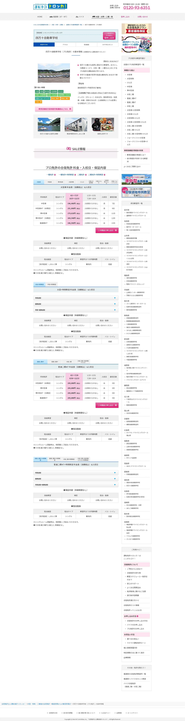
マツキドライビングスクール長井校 (136, 242)
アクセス (65, 44)
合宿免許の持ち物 (134, 573)
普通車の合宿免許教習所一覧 (135, 674)
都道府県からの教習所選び (61, 704)
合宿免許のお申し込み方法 (137, 620)
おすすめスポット (108, 44)
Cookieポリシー (105, 713)
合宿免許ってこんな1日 (133, 610)
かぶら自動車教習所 (133, 333)
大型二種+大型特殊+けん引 (137, 133)
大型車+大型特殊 (133, 110)
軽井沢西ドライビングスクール (136, 377)
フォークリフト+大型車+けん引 (137, 143)
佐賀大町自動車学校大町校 (135, 497)
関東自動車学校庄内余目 (134, 247)
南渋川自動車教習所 (133, 327)
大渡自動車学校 (131, 324)
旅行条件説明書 (133, 595)
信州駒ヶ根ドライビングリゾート (136, 369)
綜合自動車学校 (131, 388)
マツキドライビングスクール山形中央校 (136, 268)
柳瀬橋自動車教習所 (133, 321)
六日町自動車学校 (132, 348)
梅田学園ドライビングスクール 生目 (136, 531)
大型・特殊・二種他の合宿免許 (39, 704)
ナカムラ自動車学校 (133, 536)
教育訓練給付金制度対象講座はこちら (53, 109)
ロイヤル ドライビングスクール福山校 (137, 433)
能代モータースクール (133, 227)
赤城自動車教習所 (132, 318)
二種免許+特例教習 (95, 174)
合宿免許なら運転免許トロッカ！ (14, 704)
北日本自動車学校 (132, 413)
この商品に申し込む (105, 230)
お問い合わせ (143, 16)
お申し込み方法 (130, 616)
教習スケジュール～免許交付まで (137, 578)
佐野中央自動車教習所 (133, 307)
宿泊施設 (86, 44)
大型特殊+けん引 (133, 118)
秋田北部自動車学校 (133, 224)
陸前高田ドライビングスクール (136, 212)
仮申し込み (125, 16)
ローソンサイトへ (133, 713)
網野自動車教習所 (132, 424)
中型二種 (130, 106)
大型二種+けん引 (133, 129)
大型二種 (130, 94)
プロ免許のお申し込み (135, 628)
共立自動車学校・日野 (133, 505)
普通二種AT (131, 102)
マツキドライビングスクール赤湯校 (136, 262)
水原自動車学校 (131, 342)
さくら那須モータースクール (136, 304)
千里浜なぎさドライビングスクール (136, 400)
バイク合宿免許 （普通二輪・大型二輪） (133, 685)
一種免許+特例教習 (66, 174)
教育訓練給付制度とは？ (136, 154)
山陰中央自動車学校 (133, 446)
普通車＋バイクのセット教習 (135, 678)
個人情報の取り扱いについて (86, 713)
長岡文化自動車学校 (133, 345)
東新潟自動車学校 (132, 356)
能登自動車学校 (131, 405)
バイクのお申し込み (134, 624)
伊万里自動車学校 (132, 494)
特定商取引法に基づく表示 (134, 652)
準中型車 (130, 90)
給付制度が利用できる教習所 (137, 160)
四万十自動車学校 (132, 485)
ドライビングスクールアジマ (136, 380)
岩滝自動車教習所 (132, 421)
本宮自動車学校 (131, 281)
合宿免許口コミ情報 (131, 605)
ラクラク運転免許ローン (136, 642)
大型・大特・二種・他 (104, 16)
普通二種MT (131, 98)
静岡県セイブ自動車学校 (134, 391)
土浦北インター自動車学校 (135, 292)
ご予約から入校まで (134, 569)
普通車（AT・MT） (60, 16)
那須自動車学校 (131, 310)
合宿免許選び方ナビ (131, 600)
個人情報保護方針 (130, 647)
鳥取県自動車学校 (132, 450)
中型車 (129, 86)
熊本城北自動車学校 (133, 516)
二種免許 (81, 174)
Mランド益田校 (131, 458)
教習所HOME (44, 44)
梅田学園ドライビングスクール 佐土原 (136, 525)
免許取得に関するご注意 (136, 591)
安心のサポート (133, 583)
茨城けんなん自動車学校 (134, 295)
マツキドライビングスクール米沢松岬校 (136, 251)
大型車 (129, 74)
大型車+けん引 (132, 114)
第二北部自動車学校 (133, 230)
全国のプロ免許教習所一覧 (134, 64)
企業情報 (127, 657)
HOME (39, 16)
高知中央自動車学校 (133, 482)
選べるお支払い (133, 639)
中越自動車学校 (131, 360)
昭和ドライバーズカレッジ (135, 284)
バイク (81, 16)
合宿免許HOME (53, 713)
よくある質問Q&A (134, 587)
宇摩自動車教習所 (132, 474)
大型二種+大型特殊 (134, 126)
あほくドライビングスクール (136, 466)
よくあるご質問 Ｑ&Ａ (132, 166)
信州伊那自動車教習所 (133, 374)
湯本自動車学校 (131, 278)
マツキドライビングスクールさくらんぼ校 (136, 257)
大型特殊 (130, 78)
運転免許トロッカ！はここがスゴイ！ (132, 557)
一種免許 (50, 174)
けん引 (129, 82)
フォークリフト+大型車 (136, 137)
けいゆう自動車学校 (133, 539)
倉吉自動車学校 (131, 443)
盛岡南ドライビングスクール (136, 215)
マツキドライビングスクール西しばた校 (136, 352)
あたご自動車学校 (132, 508)
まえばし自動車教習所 (133, 330)
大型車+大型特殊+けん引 (136, 122)
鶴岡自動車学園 (131, 238)
